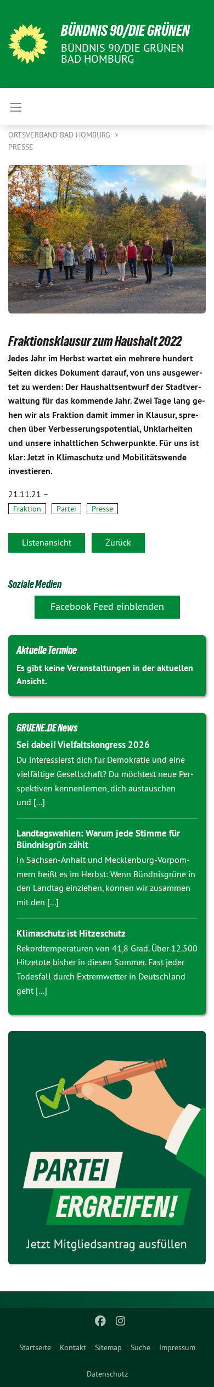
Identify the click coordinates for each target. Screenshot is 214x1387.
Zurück (118, 542)
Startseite (35, 1347)
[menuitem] (35, 1347)
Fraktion (27, 509)
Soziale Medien (34, 584)
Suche (140, 1347)
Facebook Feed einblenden (107, 606)
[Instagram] (120, 1321)
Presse (20, 147)
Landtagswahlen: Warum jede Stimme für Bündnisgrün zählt (98, 839)
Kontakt (73, 1347)
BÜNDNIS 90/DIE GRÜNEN (125, 30)
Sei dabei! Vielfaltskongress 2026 (83, 745)
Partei (66, 509)
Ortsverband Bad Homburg (60, 135)
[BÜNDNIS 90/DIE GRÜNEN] (28, 44)
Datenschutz (107, 1374)
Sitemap (108, 1347)
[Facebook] (101, 1321)
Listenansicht (46, 542)
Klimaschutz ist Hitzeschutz (71, 933)
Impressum (177, 1347)
